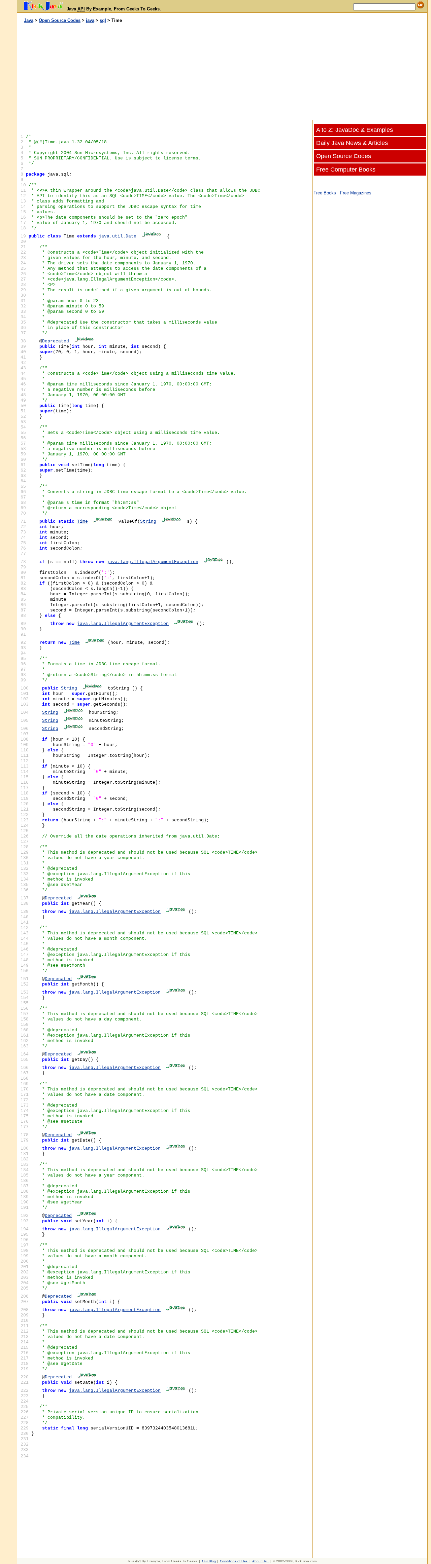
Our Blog (209, 1561)
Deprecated (55, 341)
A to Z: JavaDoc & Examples (354, 129)
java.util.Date (117, 236)
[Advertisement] (119, 72)
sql (103, 20)
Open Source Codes (59, 20)
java (90, 20)
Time (82, 521)
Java (28, 20)
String (148, 521)
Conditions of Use (233, 1561)
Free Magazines (355, 192)
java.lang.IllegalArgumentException (152, 561)
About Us (259, 1561)
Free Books (324, 192)
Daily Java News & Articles (352, 143)
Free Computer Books (345, 169)
